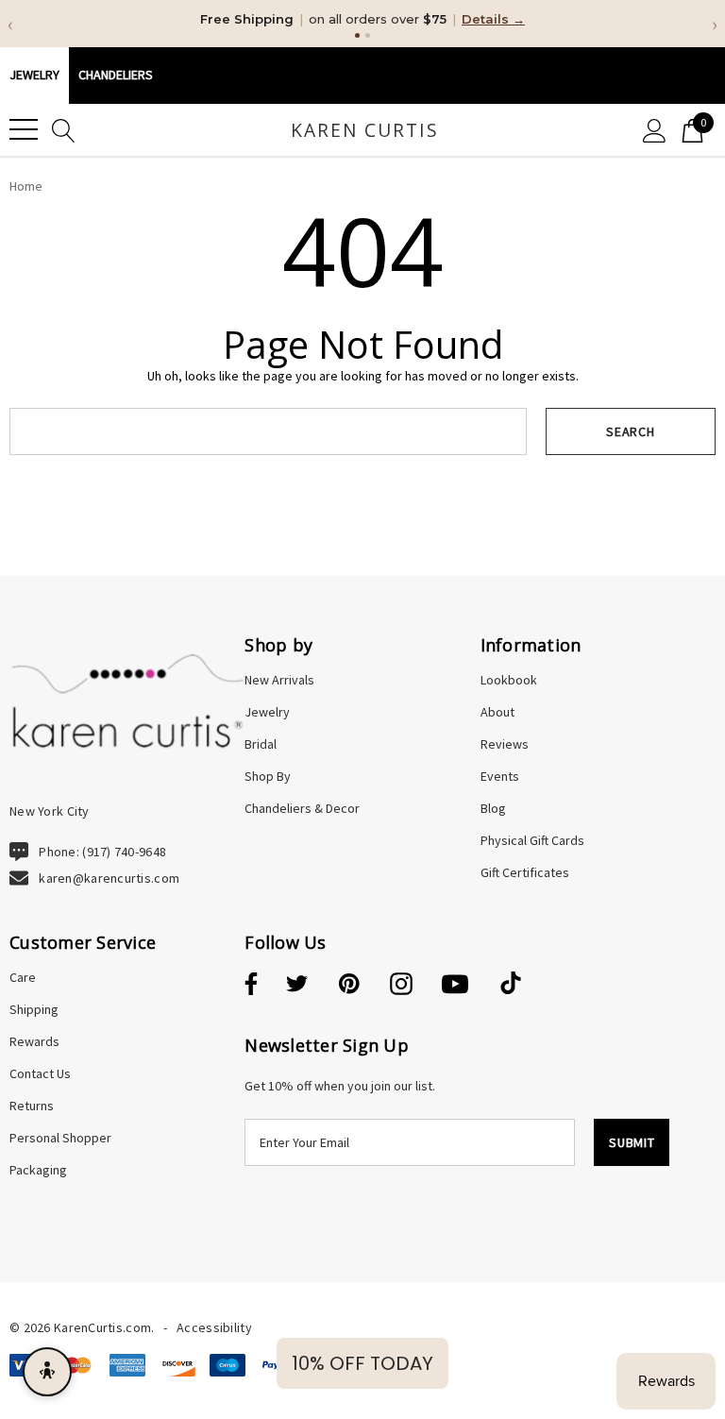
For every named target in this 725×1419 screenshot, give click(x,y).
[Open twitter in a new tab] (297, 984)
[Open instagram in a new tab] (401, 984)
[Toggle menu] (23, 129)
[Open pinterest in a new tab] (349, 984)
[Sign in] (654, 130)
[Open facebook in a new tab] (248, 984)
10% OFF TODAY (362, 1363)
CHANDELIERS (115, 74)
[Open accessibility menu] (47, 1371)
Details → (493, 18)
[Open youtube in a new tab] (455, 984)
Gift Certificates (525, 872)
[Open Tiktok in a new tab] (510, 984)
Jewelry (34, 74)
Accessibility (214, 1327)
